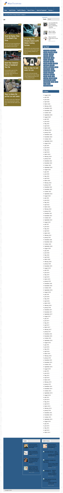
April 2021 (46, 231)
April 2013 (46, 430)
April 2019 (46, 277)
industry (52, 70)
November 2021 (48, 215)
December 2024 (48, 134)
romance (46, 78)
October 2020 (47, 244)
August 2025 (47, 117)
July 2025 (46, 119)
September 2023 (48, 167)
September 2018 (48, 290)
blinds (55, 52)
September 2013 (48, 419)
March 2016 (47, 353)
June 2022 (46, 200)
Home (5, 10)
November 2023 (48, 163)
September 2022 (48, 193)
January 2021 (47, 237)
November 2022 (48, 189)
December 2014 (48, 386)
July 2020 (46, 250)
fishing (45, 63)
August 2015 (47, 369)
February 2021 (47, 235)
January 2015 (47, 384)
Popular (18, 14)
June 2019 (46, 272)
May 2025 (46, 123)
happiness (51, 67)
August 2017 (47, 316)
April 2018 (46, 301)
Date (8, 14)
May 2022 (46, 202)
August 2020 (47, 248)
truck (45, 83)
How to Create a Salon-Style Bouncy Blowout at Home (53, 465)
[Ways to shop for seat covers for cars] (31, 65)
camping (51, 54)
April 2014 (46, 404)
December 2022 (48, 187)
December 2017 (48, 309)
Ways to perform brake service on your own (53, 38)
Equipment (46, 61)
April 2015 (46, 377)
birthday (50, 52)
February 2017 (47, 329)
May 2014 (46, 401)
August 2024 (47, 143)
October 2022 (47, 191)
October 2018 (47, 287)
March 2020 (47, 259)
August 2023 (47, 169)
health (56, 67)
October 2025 (47, 112)
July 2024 (46, 145)
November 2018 (48, 285)
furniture (52, 65)
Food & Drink (12, 10)
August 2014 (47, 395)
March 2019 (47, 279)
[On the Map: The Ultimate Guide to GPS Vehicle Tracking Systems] (31, 35)
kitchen (45, 72)
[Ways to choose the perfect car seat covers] (12, 91)
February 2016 (47, 355)
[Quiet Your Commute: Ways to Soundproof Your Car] (12, 59)
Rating (14, 14)
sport (54, 80)
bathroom (53, 50)
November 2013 (48, 414)
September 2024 (48, 141)
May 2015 (46, 375)
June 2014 (46, 399)
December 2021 (48, 213)
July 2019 (46, 270)
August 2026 (47, 95)
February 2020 (47, 261)
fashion (52, 61)
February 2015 (47, 382)
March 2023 (47, 180)
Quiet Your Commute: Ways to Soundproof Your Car (11, 64)
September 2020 (48, 246)
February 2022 (47, 209)
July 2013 (46, 423)
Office (45, 76)
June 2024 (46, 147)
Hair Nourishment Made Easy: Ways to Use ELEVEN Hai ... (52, 446)
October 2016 (47, 338)
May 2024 (46, 150)
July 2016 (46, 344)
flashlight (55, 63)
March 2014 (47, 406)
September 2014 (48, 393)
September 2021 (48, 220)
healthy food (47, 69)
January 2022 (47, 211)
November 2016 (48, 336)
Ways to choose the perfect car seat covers (12, 95)
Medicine (52, 74)
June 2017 (46, 320)
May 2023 (46, 176)
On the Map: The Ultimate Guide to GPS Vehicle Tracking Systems (31, 41)
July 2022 (46, 198)
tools (52, 82)
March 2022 (47, 206)
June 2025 (46, 121)
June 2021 (46, 226)
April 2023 (46, 178)
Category (23, 14)
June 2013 (46, 425)
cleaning (51, 56)
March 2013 (47, 432)
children (45, 56)
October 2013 (47, 417)
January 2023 (47, 185)
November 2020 (48, 241)
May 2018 (46, 298)
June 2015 (46, 373)
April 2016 (46, 351)
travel (56, 82)
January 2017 (47, 331)
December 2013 (48, 412)
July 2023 (46, 171)
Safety (50, 78)
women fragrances (48, 85)
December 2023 (48, 161)
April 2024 (46, 152)
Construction (47, 57)
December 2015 (48, 360)
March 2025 (47, 128)
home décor (46, 70)
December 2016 (48, 334)
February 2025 (47, 130)
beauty (45, 52)
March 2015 (47, 379)
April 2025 (46, 125)
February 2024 (47, 156)
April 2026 (46, 101)
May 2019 (46, 274)
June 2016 (46, 347)
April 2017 (46, 325)
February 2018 (47, 305)
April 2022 (46, 204)
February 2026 (47, 106)
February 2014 (47, 408)
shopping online (47, 80)
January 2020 (47, 263)
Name (11, 14)
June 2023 (46, 174)
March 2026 (47, 104)
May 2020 (46, 255)
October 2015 (47, 364)
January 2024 (47, 158)
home (52, 69)
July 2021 (46, 224)
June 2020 (46, 252)
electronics (50, 59)
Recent (49, 19)
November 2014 (48, 388)
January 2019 (47, 281)
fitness (50, 63)
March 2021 (47, 233)
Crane (52, 57)
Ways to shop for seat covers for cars (31, 69)
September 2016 (48, 340)
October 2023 (47, 165)
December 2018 (48, 283)
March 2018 (47, 303)
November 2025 (48, 110)
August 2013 (47, 421)
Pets (53, 76)
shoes (55, 78)
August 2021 (47, 222)
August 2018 (47, 292)
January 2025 (47, 132)
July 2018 (46, 294)
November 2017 (48, 312)
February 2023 (47, 182)
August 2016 (47, 342)
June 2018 (46, 296)
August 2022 (47, 196)
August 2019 (47, 268)
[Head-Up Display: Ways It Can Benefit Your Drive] (12, 33)
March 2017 (47, 327)
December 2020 (48, 239)
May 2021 (46, 228)
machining (46, 74)
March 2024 (47, 154)
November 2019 (48, 266)
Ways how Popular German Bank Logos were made (33, 446)
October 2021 (47, 217)
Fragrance (46, 65)
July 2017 (46, 318)
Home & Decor (30, 10)
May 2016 (46, 349)
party (49, 76)
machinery (51, 72)
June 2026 (46, 99)
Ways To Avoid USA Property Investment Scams (33, 453)
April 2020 (46, 257)
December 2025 (48, 108)
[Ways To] (12, 5)
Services (50, 10)
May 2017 (46, 323)
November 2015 (48, 362)
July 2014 (46, 397)
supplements (47, 82)
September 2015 (48, 366)
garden (45, 67)
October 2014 (47, 390)
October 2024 (47, 139)
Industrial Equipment (41, 10)
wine (49, 83)
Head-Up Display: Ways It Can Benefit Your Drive (12, 38)
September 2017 (48, 314)
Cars (20, 24)
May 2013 (46, 428)
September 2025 (48, 115)
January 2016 (47, 358)
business (46, 54)
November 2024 (48, 136)
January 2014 (47, 410)
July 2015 (46, 371)
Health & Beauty (21, 10)
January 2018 (47, 307)
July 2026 (46, 97)
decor (45, 59)
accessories (46, 50)
